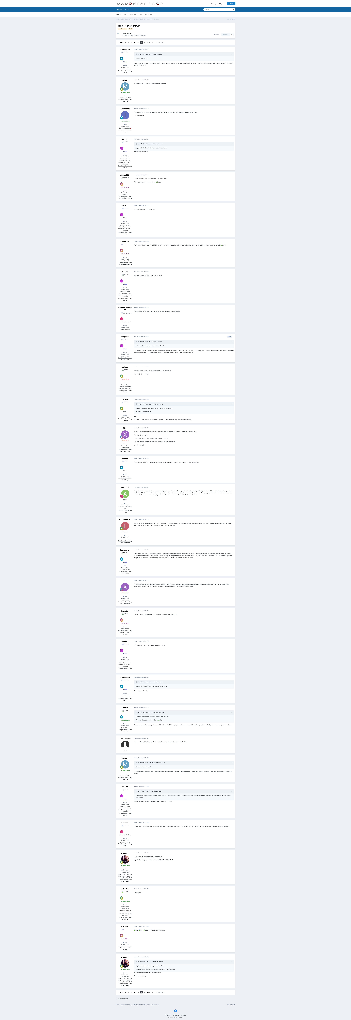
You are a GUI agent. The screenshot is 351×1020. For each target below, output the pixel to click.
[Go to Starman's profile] (125, 406)
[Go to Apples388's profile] (125, 181)
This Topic (226, 9)
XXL (124, 428)
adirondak (125, 487)
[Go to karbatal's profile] (125, 617)
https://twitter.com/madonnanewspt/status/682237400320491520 (153, 860)
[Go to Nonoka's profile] (125, 714)
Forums (118, 14)
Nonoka (125, 708)
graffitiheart (125, 49)
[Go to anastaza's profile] (125, 859)
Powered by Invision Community (175, 1017)
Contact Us (175, 1015)
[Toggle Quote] (136, 54)
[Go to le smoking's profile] (125, 556)
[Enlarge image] (158, 182)
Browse (119, 9)
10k (126, 96)
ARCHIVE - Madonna (140, 35)
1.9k (125, 155)
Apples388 (124, 175)
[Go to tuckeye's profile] (125, 373)
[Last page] (152, 42)
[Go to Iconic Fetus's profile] (125, 115)
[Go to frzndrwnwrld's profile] (125, 526)
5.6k (125, 869)
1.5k (125, 352)
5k (126, 124)
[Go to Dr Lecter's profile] (125, 895)
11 (131, 42)
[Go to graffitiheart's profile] (125, 56)
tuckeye (124, 367)
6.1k (126, 415)
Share (217, 34)
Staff (125, 14)
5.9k (125, 723)
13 (138, 42)
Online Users (133, 14)
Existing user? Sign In (218, 3)
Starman (124, 399)
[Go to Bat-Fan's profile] (125, 146)
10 (128, 42)
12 (134, 42)
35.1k (125, 627)
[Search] (233, 9)
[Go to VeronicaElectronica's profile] (125, 316)
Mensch (125, 80)
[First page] (118, 42)
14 (141, 42)
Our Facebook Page (146, 14)
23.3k (126, 444)
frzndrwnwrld (124, 519)
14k (126, 383)
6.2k (125, 905)
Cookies (183, 1015)
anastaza (125, 853)
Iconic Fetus (125, 109)
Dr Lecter (125, 889)
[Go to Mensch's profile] (125, 86)
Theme (167, 1015)
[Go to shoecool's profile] (125, 829)
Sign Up (231, 3)
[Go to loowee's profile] (125, 465)
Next (148, 42)
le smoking (124, 550)
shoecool (125, 823)
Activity (127, 9)
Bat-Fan (125, 139)
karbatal (124, 611)
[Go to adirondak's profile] (125, 494)
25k (125, 191)
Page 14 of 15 (160, 42)
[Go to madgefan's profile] (119, 35)
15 (144, 42)
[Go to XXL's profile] (125, 434)
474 (125, 838)
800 (125, 325)
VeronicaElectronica (124, 309)
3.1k (126, 65)
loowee (125, 459)
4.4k (125, 474)
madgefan (127, 33)
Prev (121, 42)
